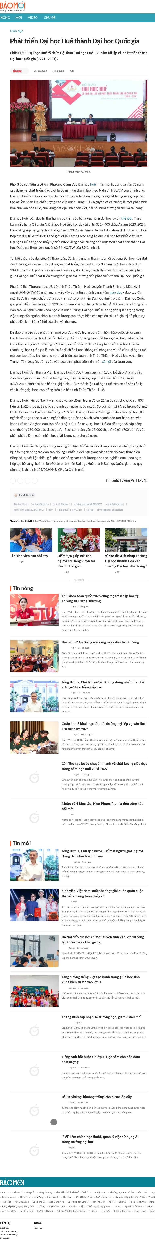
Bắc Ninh (142, 1192)
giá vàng (38, 1197)
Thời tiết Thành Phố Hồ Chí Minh (72, 1192)
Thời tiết (6, 1202)
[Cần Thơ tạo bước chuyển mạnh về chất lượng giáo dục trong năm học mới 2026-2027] (34, 777)
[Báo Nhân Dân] (65, 902)
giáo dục (116, 293)
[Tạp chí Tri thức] (64, 814)
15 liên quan (84, 1068)
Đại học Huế (20, 504)
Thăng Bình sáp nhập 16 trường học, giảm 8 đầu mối (101, 1017)
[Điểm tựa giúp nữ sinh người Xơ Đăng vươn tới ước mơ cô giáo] (79, 540)
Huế (93, 185)
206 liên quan (84, 693)
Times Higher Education (110, 510)
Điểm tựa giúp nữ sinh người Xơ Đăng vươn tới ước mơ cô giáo (76, 561)
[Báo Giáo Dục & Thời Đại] (60, 572)
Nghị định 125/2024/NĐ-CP (29, 510)
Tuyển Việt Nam (57, 1206)
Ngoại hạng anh (138, 1202)
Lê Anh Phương (61, 504)
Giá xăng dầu (26, 1211)
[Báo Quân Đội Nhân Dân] (66, 735)
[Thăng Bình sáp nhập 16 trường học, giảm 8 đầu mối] (34, 1031)
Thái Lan (93, 1211)
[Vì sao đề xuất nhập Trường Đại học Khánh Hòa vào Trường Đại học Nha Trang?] (126, 540)
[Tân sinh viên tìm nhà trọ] (31, 540)
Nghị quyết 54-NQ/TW (69, 510)
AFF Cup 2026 (9, 1211)
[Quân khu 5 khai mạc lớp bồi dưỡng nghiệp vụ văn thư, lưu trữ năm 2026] (34, 737)
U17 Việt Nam (99, 1192)
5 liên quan (83, 988)
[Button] (24, 71)
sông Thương (45, 1192)
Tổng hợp (38, 1228)
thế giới (126, 219)
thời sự (41, 1206)
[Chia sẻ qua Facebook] (13, 481)
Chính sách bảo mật (9, 1235)
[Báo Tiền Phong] (109, 572)
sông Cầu (30, 1192)
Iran (4, 1192)
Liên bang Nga (56, 1202)
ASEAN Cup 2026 (84, 1197)
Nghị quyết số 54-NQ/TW (88, 504)
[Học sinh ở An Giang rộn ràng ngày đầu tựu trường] (34, 656)
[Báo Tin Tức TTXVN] (17, 71)
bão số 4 (73, 1206)
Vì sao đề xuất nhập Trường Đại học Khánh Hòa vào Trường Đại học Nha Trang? (126, 561)
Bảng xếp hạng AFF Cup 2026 (130, 1197)
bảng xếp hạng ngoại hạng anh (18, 1206)
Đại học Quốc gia (40, 504)
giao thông (140, 1211)
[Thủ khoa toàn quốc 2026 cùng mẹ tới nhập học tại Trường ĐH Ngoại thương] (34, 610)
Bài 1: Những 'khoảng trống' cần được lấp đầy (97, 1097)
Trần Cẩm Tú (53, 1197)
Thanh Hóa (25, 1197)
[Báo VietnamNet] (65, 693)
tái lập (89, 510)
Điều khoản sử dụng (9, 1231)
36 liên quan (83, 648)
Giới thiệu (4, 1228)
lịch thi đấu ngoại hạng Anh (95, 1206)
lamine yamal (9, 1197)
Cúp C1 (122, 1202)
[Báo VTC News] (66, 862)
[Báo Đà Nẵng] (67, 1023)
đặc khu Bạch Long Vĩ (78, 1202)
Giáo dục (16, 31)
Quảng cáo (4, 1238)
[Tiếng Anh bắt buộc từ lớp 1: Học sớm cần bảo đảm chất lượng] (34, 1071)
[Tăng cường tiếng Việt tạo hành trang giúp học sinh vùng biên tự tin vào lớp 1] (34, 991)
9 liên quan (87, 862)
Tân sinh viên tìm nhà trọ (29, 556)
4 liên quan (83, 1102)
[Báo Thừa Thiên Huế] (13, 562)
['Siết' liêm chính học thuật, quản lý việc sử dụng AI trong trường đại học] (34, 1150)
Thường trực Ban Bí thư (122, 1192)
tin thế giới (99, 1202)
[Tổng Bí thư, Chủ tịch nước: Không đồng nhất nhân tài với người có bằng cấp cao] (34, 696)
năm (50, 510)
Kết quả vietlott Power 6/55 (71, 1211)
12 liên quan (82, 948)
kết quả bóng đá (122, 1211)
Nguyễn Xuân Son (133, 1206)
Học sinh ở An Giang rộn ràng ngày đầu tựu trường (100, 642)
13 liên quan (86, 775)
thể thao (67, 1197)
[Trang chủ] (12, 6)
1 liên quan (83, 607)
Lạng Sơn (105, 1211)
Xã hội (112, 1202)
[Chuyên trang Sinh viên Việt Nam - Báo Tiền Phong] (65, 607)
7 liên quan (58, 71)
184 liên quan (87, 735)
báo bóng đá (39, 1202)
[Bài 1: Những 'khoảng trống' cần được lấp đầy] (34, 1111)
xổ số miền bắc (104, 1197)
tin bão (149, 1206)
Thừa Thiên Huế (26, 495)
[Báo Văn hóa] (65, 648)
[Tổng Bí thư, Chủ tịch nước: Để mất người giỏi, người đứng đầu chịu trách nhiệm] (34, 865)
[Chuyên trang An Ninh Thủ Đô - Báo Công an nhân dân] (64, 948)
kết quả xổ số (22, 1202)
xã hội (106, 362)
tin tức (117, 1206)
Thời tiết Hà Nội (45, 1211)
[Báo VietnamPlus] (67, 775)
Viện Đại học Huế (115, 504)
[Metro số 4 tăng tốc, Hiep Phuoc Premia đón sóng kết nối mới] (34, 817)
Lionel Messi (16, 1192)
